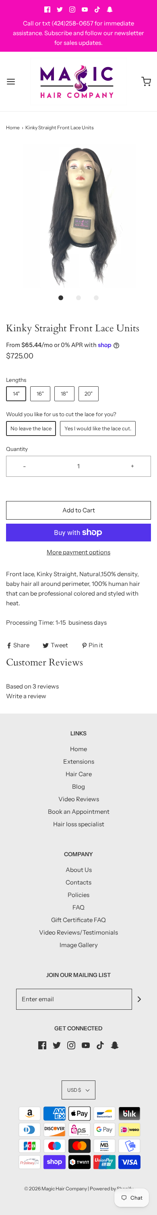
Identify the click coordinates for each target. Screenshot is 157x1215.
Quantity (17, 449)
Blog (78, 786)
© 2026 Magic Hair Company (55, 1189)
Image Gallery (79, 945)
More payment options (78, 552)
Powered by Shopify (111, 1189)
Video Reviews (78, 799)
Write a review (26, 696)
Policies (78, 895)
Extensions (78, 761)
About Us (79, 870)
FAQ (78, 907)
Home (13, 127)
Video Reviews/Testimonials (78, 932)
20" (89, 393)
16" (40, 393)
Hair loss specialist (78, 824)
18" (64, 393)
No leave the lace (31, 428)
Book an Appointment (78, 811)
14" (16, 393)
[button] (78, 216)
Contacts (78, 882)
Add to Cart (78, 510)
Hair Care (79, 774)
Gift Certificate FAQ (78, 920)
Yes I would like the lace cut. (97, 428)
